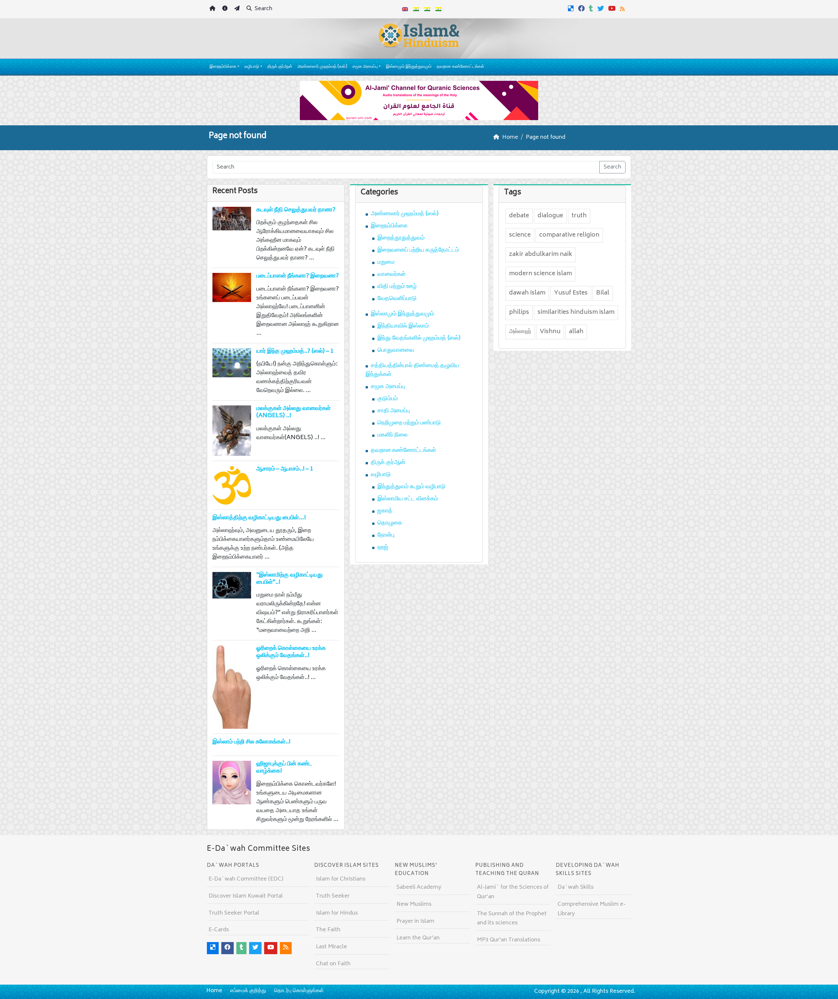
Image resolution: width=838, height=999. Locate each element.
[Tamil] (438, 9)
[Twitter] (601, 8)
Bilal (602, 293)
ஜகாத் (384, 511)
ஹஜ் (382, 547)
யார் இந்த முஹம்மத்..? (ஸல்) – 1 (295, 351)
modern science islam (540, 274)
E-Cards (219, 930)
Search (262, 8)
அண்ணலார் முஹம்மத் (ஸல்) (322, 67)
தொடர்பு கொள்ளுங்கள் (299, 990)
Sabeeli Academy (418, 887)
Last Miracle (331, 947)
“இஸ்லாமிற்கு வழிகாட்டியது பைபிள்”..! (289, 579)
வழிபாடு (252, 67)
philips (519, 312)
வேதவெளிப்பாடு (397, 299)
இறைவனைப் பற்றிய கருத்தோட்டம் (418, 250)
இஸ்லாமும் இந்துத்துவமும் (408, 67)
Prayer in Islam (415, 921)
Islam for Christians (340, 879)
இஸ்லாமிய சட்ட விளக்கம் (407, 499)
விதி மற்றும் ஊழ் (397, 286)
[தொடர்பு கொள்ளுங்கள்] (238, 9)
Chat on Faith (333, 964)
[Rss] (623, 8)
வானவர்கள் (391, 274)
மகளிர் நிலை (392, 435)
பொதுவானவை (395, 350)
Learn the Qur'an (418, 938)
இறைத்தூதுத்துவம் (401, 238)
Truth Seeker (333, 896)
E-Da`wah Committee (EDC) (246, 879)
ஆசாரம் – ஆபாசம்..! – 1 (284, 469)
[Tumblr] (592, 8)
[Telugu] (427, 9)
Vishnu (550, 332)
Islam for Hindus (337, 913)
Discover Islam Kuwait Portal (246, 896)
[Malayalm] (416, 9)
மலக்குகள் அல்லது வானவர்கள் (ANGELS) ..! (293, 412)
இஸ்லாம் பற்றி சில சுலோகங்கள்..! (251, 742)
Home (214, 990)
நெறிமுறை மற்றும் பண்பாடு (409, 423)
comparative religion (569, 235)
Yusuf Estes (571, 293)
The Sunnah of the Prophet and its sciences (512, 918)
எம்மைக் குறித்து (248, 990)
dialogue (550, 216)
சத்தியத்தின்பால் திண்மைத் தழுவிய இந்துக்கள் (412, 370)
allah (576, 332)
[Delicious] (571, 8)
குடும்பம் (387, 399)
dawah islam (527, 293)
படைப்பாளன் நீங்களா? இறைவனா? (297, 276)
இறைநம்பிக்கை (223, 67)
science (520, 235)
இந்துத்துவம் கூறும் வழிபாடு (411, 487)
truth (579, 216)
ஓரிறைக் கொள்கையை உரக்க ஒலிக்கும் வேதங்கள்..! (291, 652)
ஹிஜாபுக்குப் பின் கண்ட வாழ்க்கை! (284, 767)
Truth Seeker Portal (234, 913)
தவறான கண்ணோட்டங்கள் (460, 67)
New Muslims (413, 904)
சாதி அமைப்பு (393, 411)
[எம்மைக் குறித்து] (226, 9)
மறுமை (385, 262)
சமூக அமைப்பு (365, 67)
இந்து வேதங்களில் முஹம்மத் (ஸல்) (419, 338)
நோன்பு (385, 535)
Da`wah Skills (575, 887)
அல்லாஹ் (520, 332)
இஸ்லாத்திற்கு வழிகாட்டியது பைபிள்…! (259, 518)
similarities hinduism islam (575, 312)
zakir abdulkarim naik (540, 254)
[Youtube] (612, 8)
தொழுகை (389, 523)
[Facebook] (582, 8)
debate (519, 216)
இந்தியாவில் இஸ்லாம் (403, 326)
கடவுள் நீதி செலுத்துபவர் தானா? (296, 210)
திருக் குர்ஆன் (279, 67)
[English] (404, 9)
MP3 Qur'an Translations (508, 940)
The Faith (328, 930)
